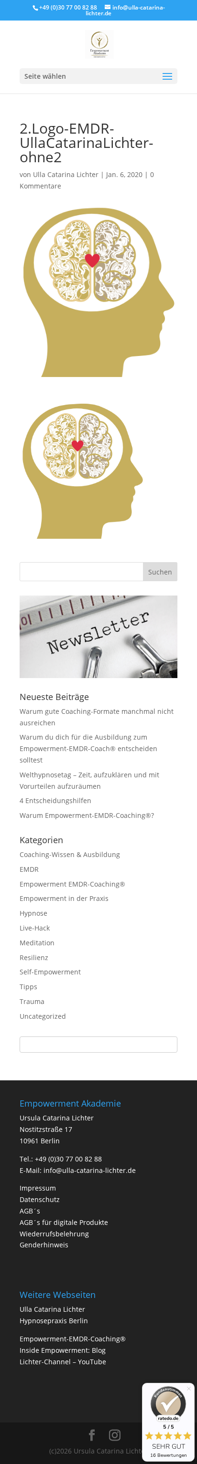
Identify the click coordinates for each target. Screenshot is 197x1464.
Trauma (32, 1001)
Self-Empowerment (50, 971)
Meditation (37, 942)
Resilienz (34, 957)
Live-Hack (35, 927)
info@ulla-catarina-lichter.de (90, 1170)
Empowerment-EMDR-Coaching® (73, 1338)
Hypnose (33, 913)
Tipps (28, 986)
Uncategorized (43, 1016)
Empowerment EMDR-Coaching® (72, 884)
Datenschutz (40, 1199)
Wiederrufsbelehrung (54, 1233)
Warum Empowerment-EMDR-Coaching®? (87, 815)
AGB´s (30, 1210)
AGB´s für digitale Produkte (64, 1222)
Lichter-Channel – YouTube (63, 1361)
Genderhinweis (44, 1244)
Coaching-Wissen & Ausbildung (70, 854)
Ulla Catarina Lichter (65, 174)
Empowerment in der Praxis (64, 898)
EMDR (29, 869)
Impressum (38, 1187)
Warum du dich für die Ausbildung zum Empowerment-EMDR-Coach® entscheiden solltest (88, 748)
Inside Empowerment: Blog (63, 1350)
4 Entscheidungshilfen (55, 800)
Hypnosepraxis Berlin (54, 1320)
